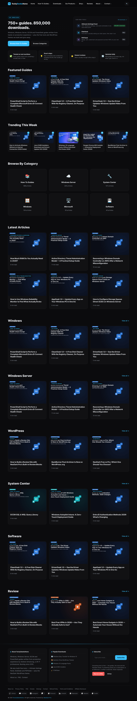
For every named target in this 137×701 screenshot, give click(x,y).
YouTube (22, 694)
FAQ (19, 677)
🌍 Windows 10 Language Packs (61, 663)
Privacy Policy (19, 689)
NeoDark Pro (47, 697)
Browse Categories (40, 43)
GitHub (109, 674)
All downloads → (122, 19)
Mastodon (74, 694)
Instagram (34, 694)
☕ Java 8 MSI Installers (58, 667)
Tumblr (95, 694)
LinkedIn (62, 694)
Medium (84, 694)
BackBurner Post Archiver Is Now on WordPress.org (117, 146)
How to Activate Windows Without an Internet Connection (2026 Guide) (18, 147)
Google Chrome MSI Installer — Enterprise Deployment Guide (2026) (93, 147)
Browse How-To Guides (18, 43)
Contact (107, 4)
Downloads (57, 4)
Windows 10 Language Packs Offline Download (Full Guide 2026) (67, 147)
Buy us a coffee (98, 674)
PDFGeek (28, 671)
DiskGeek (18, 671)
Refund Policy (54, 689)
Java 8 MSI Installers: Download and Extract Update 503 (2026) (41, 147)
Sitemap (38, 689)
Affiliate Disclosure (80, 689)
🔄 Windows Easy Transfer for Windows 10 (64, 656)
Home (33, 4)
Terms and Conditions (66, 689)
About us (13, 677)
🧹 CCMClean (55, 670)
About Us (10, 689)
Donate (32, 689)
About (98, 4)
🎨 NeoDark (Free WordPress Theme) (62, 660)
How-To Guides (43, 4)
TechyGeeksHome (20, 4)
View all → (125, 321)
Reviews (90, 4)
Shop (81, 4)
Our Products (70, 4)
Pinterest (51, 694)
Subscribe (121, 657)
